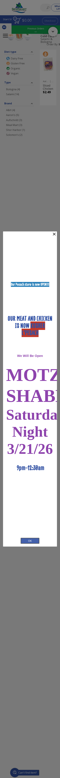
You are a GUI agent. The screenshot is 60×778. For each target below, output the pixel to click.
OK (30, 541)
